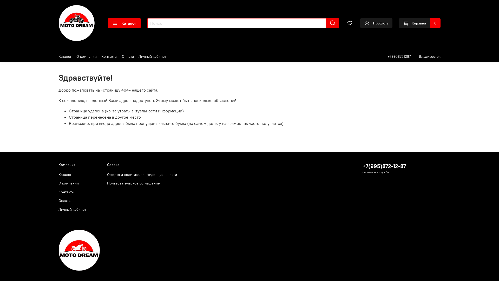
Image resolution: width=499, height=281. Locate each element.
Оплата (128, 56)
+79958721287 (399, 56)
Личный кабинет (152, 56)
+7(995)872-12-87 (384, 166)
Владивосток (430, 56)
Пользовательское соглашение (133, 183)
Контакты (109, 56)
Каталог (128, 23)
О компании (86, 56)
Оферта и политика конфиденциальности (142, 174)
